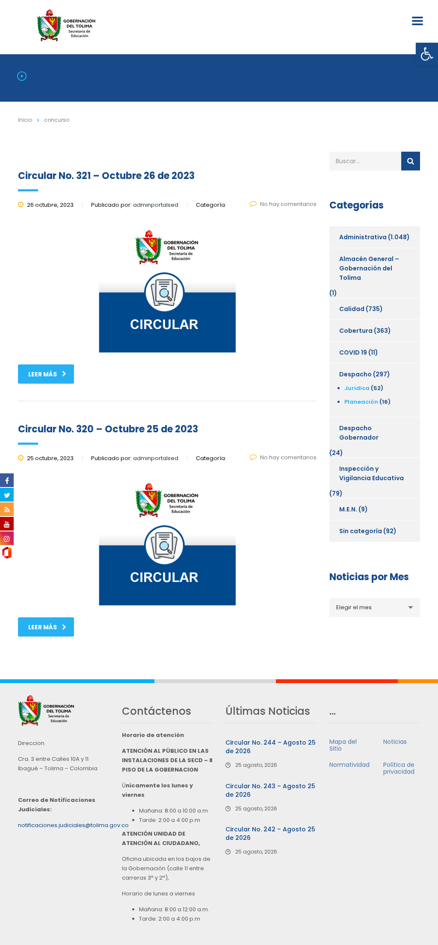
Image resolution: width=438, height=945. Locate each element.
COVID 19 (353, 352)
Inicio (25, 119)
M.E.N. (348, 509)
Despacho (355, 374)
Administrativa (363, 237)
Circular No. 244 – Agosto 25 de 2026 (270, 746)
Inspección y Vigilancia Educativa (371, 473)
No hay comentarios (288, 204)
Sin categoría (360, 531)
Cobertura (356, 330)
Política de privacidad (398, 768)
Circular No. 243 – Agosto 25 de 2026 (270, 790)
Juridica (357, 388)
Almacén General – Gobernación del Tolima (369, 268)
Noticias (395, 741)
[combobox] (374, 607)
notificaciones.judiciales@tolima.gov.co (73, 825)
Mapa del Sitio (343, 745)
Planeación (361, 402)
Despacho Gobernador (359, 433)
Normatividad (349, 764)
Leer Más (42, 374)
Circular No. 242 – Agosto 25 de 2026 (270, 833)
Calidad (351, 309)
